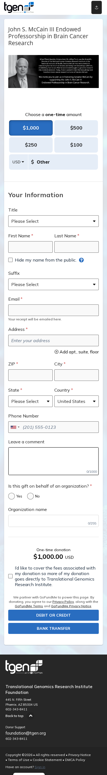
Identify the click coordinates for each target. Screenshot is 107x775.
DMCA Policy (75, 760)
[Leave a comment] (53, 461)
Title (13, 210)
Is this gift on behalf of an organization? (48, 486)
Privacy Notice (79, 755)
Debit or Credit (53, 615)
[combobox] (15, 427)
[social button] (96, 7)
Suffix (14, 273)
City (58, 364)
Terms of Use (18, 760)
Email (13, 299)
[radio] (31, 128)
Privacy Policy (63, 602)
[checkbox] (42, 259)
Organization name (27, 509)
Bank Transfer (53, 628)
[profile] (78, 7)
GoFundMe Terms (29, 606)
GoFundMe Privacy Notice (71, 606)
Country (62, 390)
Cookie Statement (47, 760)
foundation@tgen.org (25, 733)
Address (16, 329)
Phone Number (23, 416)
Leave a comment (26, 441)
